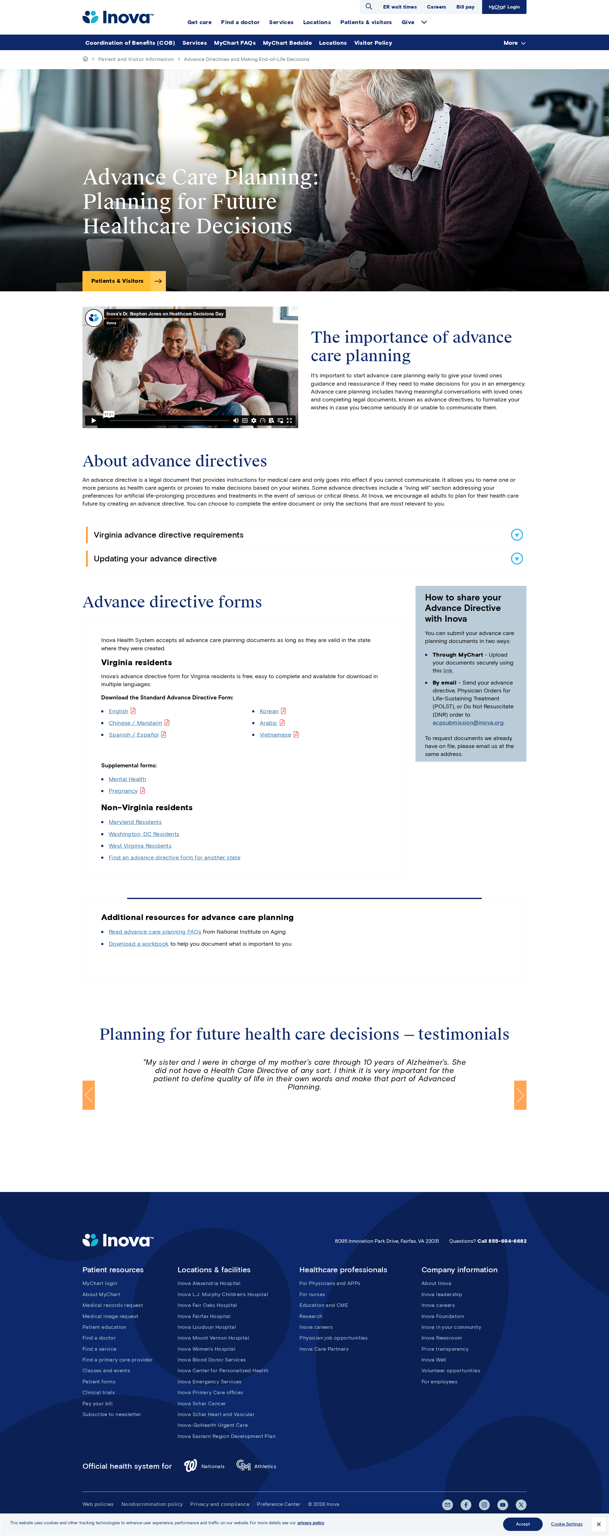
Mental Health (127, 779)
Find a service (99, 1349)
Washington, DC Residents (144, 834)
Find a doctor (99, 1338)
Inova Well (434, 1360)
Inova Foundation (443, 1316)
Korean (269, 711)
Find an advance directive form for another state (174, 857)
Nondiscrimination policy (152, 1504)
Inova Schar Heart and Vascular (216, 1414)
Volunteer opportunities (451, 1370)
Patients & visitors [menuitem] (366, 22)
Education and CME (323, 1305)
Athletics (265, 1466)
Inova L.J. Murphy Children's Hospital (223, 1294)
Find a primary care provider (117, 1360)
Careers (436, 7)
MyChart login (99, 1283)
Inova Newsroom (442, 1338)
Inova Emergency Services (210, 1382)
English (118, 711)
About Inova (436, 1283)
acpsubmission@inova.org (468, 722)
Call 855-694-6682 (502, 1241)
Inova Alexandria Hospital (209, 1283)
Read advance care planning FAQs (155, 931)
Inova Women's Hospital (206, 1349)
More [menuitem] (511, 42)
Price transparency (445, 1349)
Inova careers (316, 1327)
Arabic (268, 722)
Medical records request (112, 1305)
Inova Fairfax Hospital (204, 1316)
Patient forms (98, 1382)
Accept (523, 1524)
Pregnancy (123, 790)
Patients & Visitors (117, 280)
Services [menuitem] (281, 22)
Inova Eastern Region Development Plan (227, 1436)
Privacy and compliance (219, 1504)
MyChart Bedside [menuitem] (287, 42)
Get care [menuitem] (199, 22)
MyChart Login (503, 7)
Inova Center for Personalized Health (223, 1370)
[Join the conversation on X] (521, 1505)
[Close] (599, 1524)
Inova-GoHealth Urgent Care (213, 1425)
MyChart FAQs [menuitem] (235, 42)
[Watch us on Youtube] (502, 1505)
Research (310, 1316)
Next (520, 1095)
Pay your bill (97, 1403)
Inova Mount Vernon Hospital (213, 1338)
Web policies (98, 1504)
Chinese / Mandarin (135, 722)
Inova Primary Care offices (210, 1392)
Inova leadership (442, 1294)
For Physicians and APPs (329, 1283)
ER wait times (400, 7)
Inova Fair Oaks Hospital (207, 1305)
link (448, 670)
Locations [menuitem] (317, 22)
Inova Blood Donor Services (212, 1360)
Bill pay (465, 7)
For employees (439, 1382)
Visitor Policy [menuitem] (373, 42)
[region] (304, 1524)
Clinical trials (98, 1392)
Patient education (104, 1327)
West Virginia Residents (140, 845)
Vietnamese (275, 734)
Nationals (213, 1466)
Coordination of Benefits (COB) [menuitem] (130, 42)
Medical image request (110, 1316)
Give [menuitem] (408, 22)
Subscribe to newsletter (111, 1414)
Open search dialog (369, 6)
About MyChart (101, 1294)
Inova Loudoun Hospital (207, 1327)
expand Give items (424, 22)
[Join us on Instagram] (484, 1505)
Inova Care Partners (324, 1349)
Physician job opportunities (333, 1338)
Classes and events (106, 1370)
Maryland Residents (135, 821)
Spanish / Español (134, 734)
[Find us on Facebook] (466, 1505)
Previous (88, 1095)
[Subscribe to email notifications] (447, 1505)
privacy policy (311, 1522)
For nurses (312, 1294)
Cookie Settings (566, 1524)
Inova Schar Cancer (202, 1403)
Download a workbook (139, 943)
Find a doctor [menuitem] (240, 22)
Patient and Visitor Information (136, 59)
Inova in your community (451, 1327)
